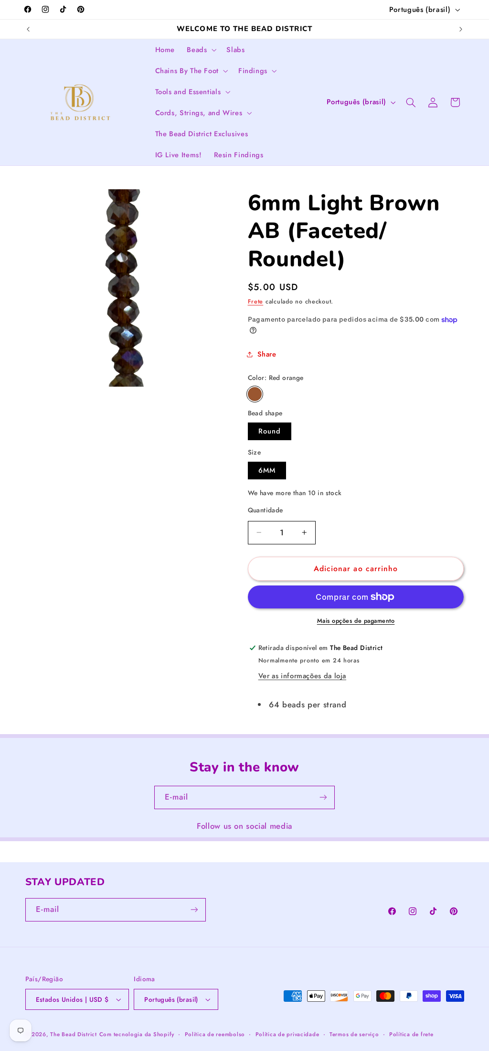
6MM (267, 470)
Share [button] (266, 354)
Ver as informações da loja (302, 676)
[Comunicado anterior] (28, 29)
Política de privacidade (287, 1034)
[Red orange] (255, 394)
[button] (201, 49)
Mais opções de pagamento (356, 621)
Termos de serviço (354, 1034)
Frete (256, 301)
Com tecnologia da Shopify (136, 1034)
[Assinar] (323, 797)
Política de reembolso (215, 1034)
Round (269, 431)
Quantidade (265, 510)
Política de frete (411, 1034)
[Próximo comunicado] (460, 29)
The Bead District (73, 1034)
